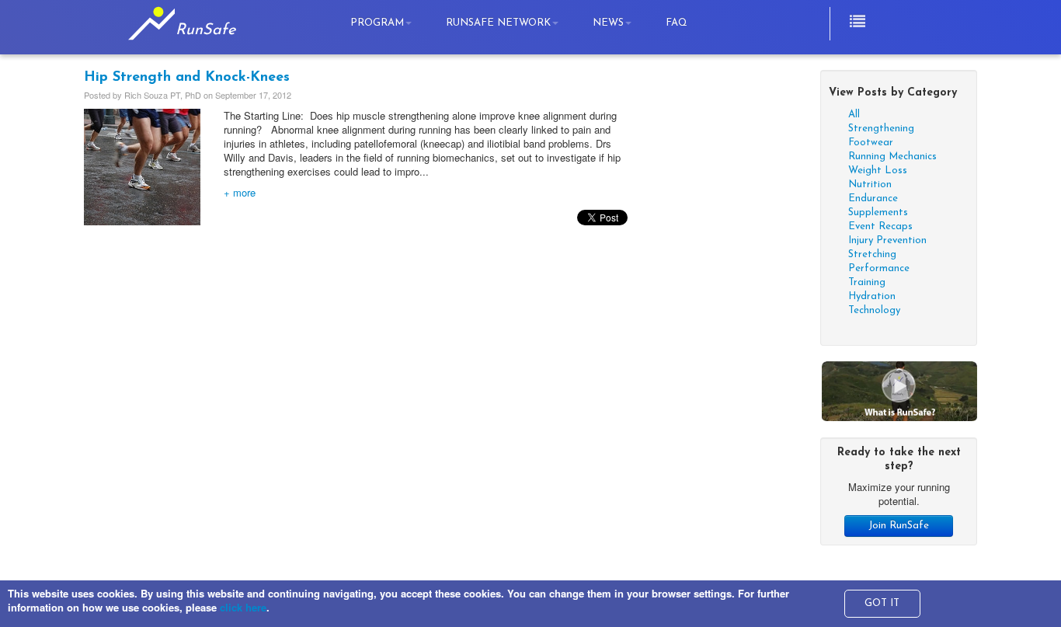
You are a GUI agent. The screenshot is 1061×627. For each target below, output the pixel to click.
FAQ (676, 23)
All (854, 115)
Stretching (872, 254)
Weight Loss (877, 170)
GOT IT (881, 603)
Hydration (872, 296)
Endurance (873, 198)
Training (866, 282)
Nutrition (870, 184)
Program (377, 23)
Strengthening (881, 129)
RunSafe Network (498, 23)
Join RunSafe (898, 526)
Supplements (878, 212)
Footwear (870, 143)
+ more (240, 192)
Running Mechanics (892, 157)
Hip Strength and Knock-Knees (187, 78)
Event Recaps (880, 226)
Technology (874, 310)
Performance (879, 268)
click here (243, 607)
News (608, 23)
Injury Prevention (887, 240)
